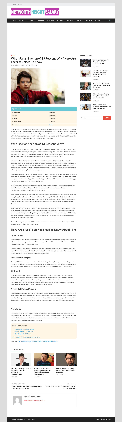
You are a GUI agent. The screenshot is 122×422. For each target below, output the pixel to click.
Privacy (109, 419)
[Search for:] (95, 118)
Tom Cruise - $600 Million (23, 334)
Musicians (50, 20)
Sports (22, 20)
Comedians (79, 20)
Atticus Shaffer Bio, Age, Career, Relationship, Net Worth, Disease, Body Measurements (42, 371)
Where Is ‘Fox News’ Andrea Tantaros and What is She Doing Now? (102, 106)
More (88, 20)
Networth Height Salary (27, 419)
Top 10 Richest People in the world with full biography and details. (38, 341)
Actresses (60, 20)
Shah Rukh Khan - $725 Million (24, 331)
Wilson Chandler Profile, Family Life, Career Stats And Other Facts (101, 96)
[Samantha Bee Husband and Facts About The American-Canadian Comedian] (85, 71)
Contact (103, 419)
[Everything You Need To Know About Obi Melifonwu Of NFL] (85, 60)
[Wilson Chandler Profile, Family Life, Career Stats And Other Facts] (85, 94)
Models (70, 20)
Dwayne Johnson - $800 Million (24, 329)
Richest (14, 4)
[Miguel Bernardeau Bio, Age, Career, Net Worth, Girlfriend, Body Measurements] (21, 366)
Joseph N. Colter (32, 65)
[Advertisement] (61, 38)
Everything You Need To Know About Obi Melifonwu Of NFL (101, 62)
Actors (30, 20)
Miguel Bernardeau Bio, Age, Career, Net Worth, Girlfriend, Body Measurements (21, 371)
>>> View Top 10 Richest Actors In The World (26, 337)
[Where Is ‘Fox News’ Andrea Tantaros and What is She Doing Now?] (85, 105)
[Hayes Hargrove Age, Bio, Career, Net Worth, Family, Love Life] (66, 366)
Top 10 (97, 20)
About (98, 419)
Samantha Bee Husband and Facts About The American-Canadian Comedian (101, 73)
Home (14, 20)
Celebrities (40, 20)
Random (20, 4)
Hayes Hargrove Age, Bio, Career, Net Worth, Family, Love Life (65, 370)
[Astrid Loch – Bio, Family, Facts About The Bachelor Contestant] (85, 83)
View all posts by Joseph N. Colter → (34, 400)
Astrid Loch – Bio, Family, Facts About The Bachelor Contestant (101, 85)
